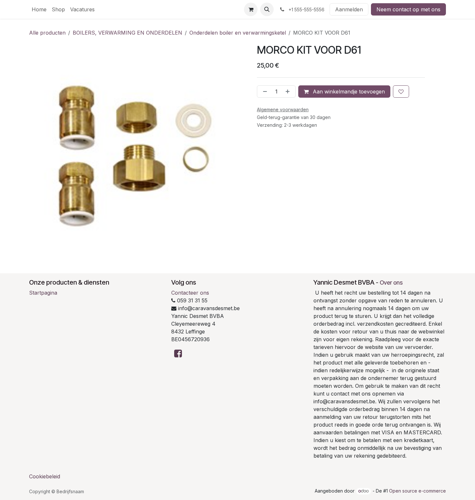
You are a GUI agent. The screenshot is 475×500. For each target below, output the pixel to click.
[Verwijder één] (263, 91)
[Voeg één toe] (288, 91)
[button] (267, 9)
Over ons (391, 282)
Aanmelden (349, 9)
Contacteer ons (190, 292)
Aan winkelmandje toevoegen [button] (348, 91)
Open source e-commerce (417, 491)
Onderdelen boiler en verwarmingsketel (237, 32)
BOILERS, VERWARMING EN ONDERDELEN (127, 32)
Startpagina (43, 292)
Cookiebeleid (44, 476)
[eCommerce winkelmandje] (251, 9)
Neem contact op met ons (408, 9)
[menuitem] (39, 9)
